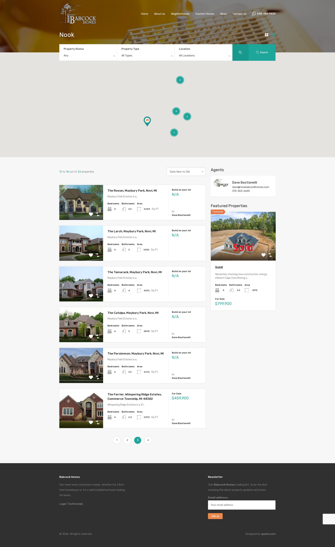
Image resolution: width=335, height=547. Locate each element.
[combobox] (88, 56)
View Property (81, 212)
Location (184, 49)
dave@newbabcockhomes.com (250, 187)
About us (159, 13)
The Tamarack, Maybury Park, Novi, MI (134, 272)
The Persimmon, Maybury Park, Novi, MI (135, 353)
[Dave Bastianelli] (221, 185)
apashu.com (268, 533)
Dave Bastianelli (244, 182)
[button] (147, 121)
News (223, 13)
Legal (62, 503)
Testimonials (75, 503)
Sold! (219, 267)
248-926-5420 (266, 13)
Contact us (239, 13)
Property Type (130, 49)
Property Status (74, 49)
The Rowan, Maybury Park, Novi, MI (132, 190)
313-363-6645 (241, 190)
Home (144, 13)
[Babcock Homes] (77, 22)
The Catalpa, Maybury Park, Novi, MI (133, 313)
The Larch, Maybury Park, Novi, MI (131, 231)
